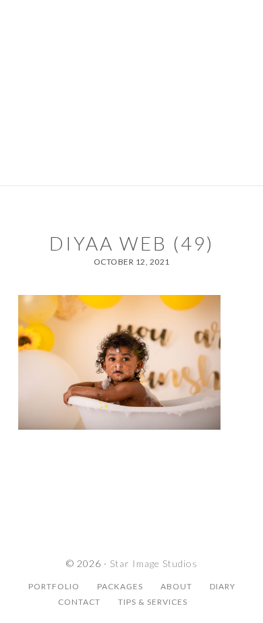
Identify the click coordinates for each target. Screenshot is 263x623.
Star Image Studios (131, 57)
